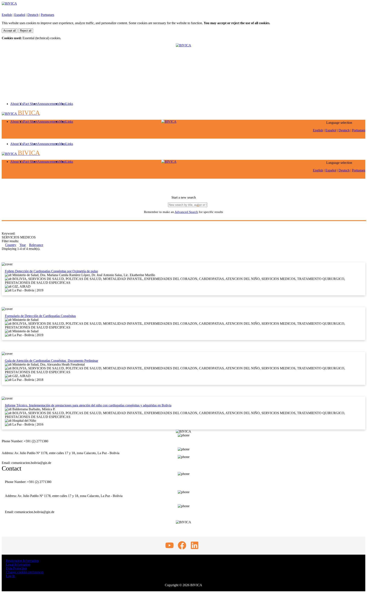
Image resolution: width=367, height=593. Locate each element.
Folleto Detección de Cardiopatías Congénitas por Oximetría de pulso (51, 271)
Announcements (48, 104)
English (7, 15)
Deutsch (32, 15)
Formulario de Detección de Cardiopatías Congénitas (40, 316)
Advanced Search (186, 212)
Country (10, 245)
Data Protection (16, 568)
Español (19, 15)
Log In (10, 576)
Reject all (25, 30)
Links (69, 104)
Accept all (9, 30)
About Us (16, 104)
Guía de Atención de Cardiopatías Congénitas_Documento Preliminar (51, 360)
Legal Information (18, 564)
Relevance (36, 245)
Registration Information (22, 560)
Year (23, 245)
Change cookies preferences (25, 572)
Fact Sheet (30, 104)
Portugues (47, 15)
